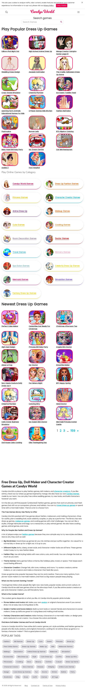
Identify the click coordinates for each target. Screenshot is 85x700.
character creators (62, 491)
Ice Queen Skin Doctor (38, 422)
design (6, 672)
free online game (11, 646)
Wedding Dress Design (11, 72)
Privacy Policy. (49, 5)
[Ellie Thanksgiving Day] (37, 433)
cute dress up (46, 657)
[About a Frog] (10, 356)
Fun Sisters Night (35, 383)
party (73, 672)
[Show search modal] (7, 11)
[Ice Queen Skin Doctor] (37, 413)
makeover (53, 651)
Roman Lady (34, 131)
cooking (19, 662)
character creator (11, 667)
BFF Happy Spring (63, 383)
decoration (18, 651)
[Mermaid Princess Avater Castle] (64, 413)
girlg (17, 677)
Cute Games (19, 224)
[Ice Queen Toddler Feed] (64, 84)
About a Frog (7, 365)
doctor (44, 672)
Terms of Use (47, 686)
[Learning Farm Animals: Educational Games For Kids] (10, 102)
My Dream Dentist (36, 149)
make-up (43, 646)
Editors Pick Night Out (10, 51)
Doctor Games (62, 238)
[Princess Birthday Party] (37, 338)
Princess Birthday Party (38, 347)
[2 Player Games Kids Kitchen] (37, 102)
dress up (70, 641)
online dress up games (36, 651)
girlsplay (51, 667)
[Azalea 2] (10, 159)
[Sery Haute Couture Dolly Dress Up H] (10, 374)
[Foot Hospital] (37, 159)
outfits (59, 657)
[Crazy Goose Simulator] (10, 84)
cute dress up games (22, 672)
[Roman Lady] (37, 122)
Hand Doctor (61, 404)
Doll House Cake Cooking (12, 442)
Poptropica (6, 131)
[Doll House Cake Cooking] (10, 433)
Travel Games (19, 252)
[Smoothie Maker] (64, 356)
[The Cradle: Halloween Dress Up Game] (64, 63)
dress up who (71, 657)
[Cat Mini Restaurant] (64, 140)
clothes (49, 662)
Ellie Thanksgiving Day (38, 442)
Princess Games (20, 197)
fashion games (28, 534)
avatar (44, 602)
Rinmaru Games (62, 252)
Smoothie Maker (63, 365)
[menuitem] (7, 11)
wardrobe (8, 677)
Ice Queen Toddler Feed (66, 92)
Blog (26, 686)
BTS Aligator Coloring (64, 131)
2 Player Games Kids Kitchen (40, 111)
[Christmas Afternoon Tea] (64, 317)
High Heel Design (8, 347)
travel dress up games (66, 505)
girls (53, 646)
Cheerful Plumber (36, 92)
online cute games (66, 667)
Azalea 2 (5, 168)
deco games (28, 667)
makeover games (22, 521)
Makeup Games (62, 211)
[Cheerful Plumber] (37, 84)
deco (29, 662)
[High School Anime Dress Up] (37, 42)
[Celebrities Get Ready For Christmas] (37, 317)
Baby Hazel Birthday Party (12, 149)
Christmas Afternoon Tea (66, 326)
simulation (66, 651)
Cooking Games (62, 224)
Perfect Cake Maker (10, 326)
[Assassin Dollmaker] (37, 63)
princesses (8, 662)
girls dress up (23, 657)
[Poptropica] (10, 122)
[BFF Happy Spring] (64, 374)
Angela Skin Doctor (64, 347)
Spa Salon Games (21, 265)
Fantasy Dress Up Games (24, 293)
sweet (49, 641)
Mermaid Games (20, 279)
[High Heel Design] (10, 338)
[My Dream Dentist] (37, 140)
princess (59, 641)
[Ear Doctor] (37, 356)
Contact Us (35, 686)
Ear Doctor (33, 365)
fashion (7, 641)
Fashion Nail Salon (63, 111)
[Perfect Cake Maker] (10, 317)
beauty (38, 662)
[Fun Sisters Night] (37, 374)
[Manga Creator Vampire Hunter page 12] (64, 42)
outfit (34, 677)
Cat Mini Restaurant (64, 149)
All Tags (55, 677)
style (34, 657)
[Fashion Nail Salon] (64, 102)
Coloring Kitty (34, 404)
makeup (7, 651)
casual (58, 662)
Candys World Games (23, 183)
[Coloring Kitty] (37, 395)
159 (72, 431)
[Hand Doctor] (64, 395)
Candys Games (73, 494)
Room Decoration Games (24, 238)
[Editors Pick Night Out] (10, 42)
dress (26, 677)
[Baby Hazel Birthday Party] (10, 140)
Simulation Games (63, 279)
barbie (63, 672)
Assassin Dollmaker (37, 72)
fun (36, 672)
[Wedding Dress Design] (10, 63)
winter (54, 672)
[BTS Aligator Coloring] (64, 122)
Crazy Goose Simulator (11, 92)
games (44, 677)
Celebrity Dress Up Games (67, 265)
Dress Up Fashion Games (67, 183)
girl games (18, 641)
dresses (40, 667)
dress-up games (28, 646)
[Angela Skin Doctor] (64, 338)
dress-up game (72, 662)
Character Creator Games (67, 197)
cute (40, 641)
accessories (8, 657)
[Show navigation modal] (78, 12)
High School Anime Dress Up (40, 51)
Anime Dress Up (20, 211)
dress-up (30, 641)
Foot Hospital (34, 168)
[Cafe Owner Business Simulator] (10, 413)
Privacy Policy (61, 686)
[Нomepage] (42, 12)
